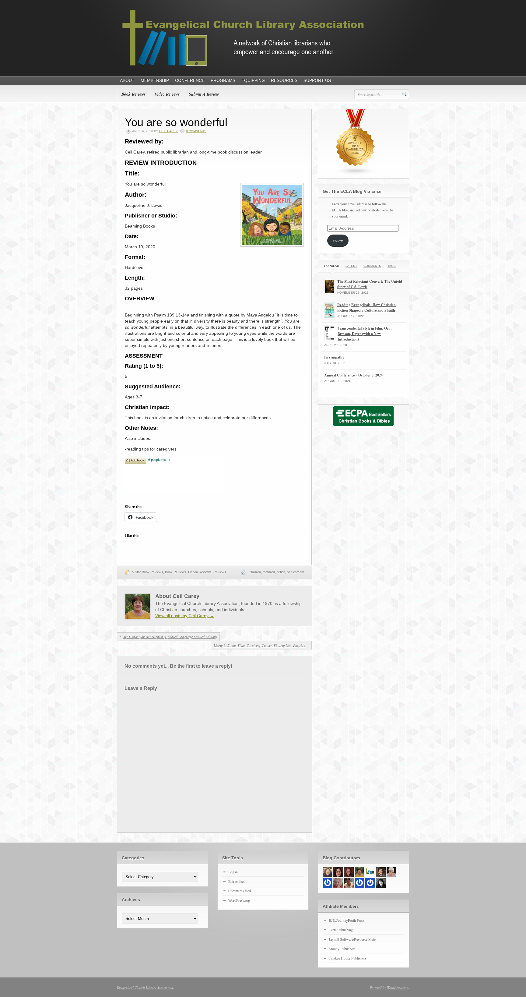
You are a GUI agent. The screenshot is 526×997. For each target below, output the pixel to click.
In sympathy (334, 357)
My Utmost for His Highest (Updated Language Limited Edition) (170, 636)
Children (255, 572)
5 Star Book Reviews (147, 572)
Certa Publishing (341, 929)
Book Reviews (133, 94)
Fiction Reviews (200, 572)
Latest (351, 265)
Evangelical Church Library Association (145, 987)
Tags (391, 265)
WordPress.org (239, 900)
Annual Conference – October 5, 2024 (353, 375)
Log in (233, 871)
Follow (338, 240)
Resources (284, 80)
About (127, 80)
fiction (281, 572)
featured (269, 572)
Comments (372, 265)
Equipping (253, 80)
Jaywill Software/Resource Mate (352, 939)
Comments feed (239, 890)
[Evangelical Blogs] (355, 173)
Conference (190, 80)
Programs (223, 80)
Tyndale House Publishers (347, 958)
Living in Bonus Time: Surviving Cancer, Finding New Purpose (259, 645)
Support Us (317, 80)
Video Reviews (167, 94)
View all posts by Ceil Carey (184, 615)
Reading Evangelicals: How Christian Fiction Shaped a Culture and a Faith (366, 307)
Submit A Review (204, 94)
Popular (331, 265)
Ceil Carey (168, 131)
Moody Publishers (342, 948)
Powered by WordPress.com (389, 987)
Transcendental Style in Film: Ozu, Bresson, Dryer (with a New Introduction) (364, 334)
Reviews (219, 572)
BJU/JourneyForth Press (347, 920)
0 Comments (196, 131)
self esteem (295, 572)
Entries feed (236, 881)
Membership (155, 80)
